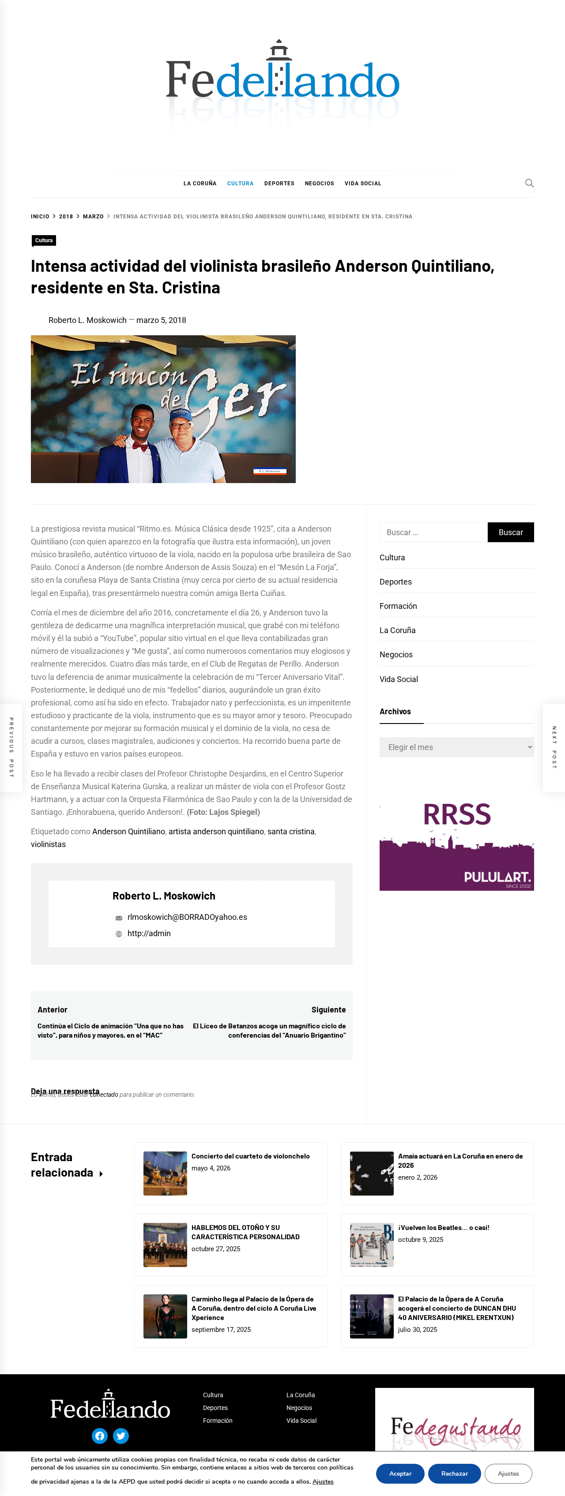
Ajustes (323, 1481)
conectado (104, 1094)
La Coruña (398, 630)
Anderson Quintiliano (128, 831)
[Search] (529, 183)
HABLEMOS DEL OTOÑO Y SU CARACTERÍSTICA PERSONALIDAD (246, 1232)
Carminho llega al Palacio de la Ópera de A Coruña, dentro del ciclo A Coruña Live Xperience (254, 1307)
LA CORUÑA (200, 183)
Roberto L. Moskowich (88, 320)
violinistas (48, 844)
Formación (398, 606)
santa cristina (291, 831)
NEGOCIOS (319, 183)
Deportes (396, 581)
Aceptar (400, 1474)
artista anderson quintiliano (216, 831)
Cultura (44, 240)
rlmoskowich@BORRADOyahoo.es (187, 917)
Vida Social (399, 679)
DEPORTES (279, 183)
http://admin (148, 933)
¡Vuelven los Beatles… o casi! (444, 1227)
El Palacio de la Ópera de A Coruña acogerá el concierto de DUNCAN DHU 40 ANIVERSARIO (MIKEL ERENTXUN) (457, 1307)
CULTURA (240, 183)
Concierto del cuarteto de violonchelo (251, 1155)
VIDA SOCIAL (363, 183)
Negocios (396, 654)
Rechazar (454, 1474)
